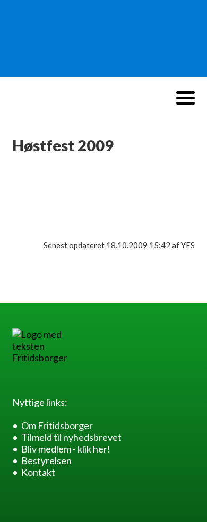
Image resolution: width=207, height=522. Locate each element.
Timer (33, 206)
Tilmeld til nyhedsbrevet (71, 437)
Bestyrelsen (46, 460)
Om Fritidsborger (57, 425)
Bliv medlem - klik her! (65, 449)
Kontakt (38, 472)
